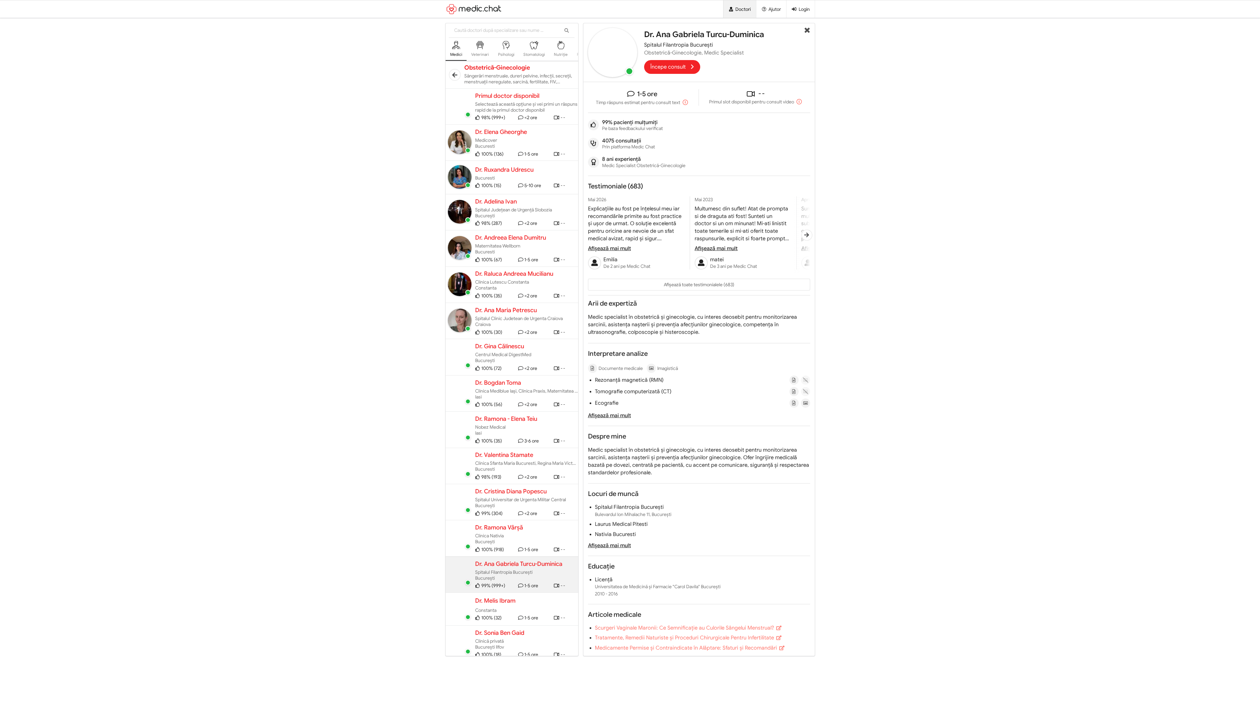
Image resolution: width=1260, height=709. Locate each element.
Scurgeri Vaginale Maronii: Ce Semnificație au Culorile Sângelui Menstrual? (685, 628)
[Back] (455, 75)
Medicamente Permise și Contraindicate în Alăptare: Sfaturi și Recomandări (686, 648)
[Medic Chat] (513, 9)
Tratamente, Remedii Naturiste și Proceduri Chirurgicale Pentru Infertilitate (685, 637)
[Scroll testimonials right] (806, 235)
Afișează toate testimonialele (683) (699, 285)
